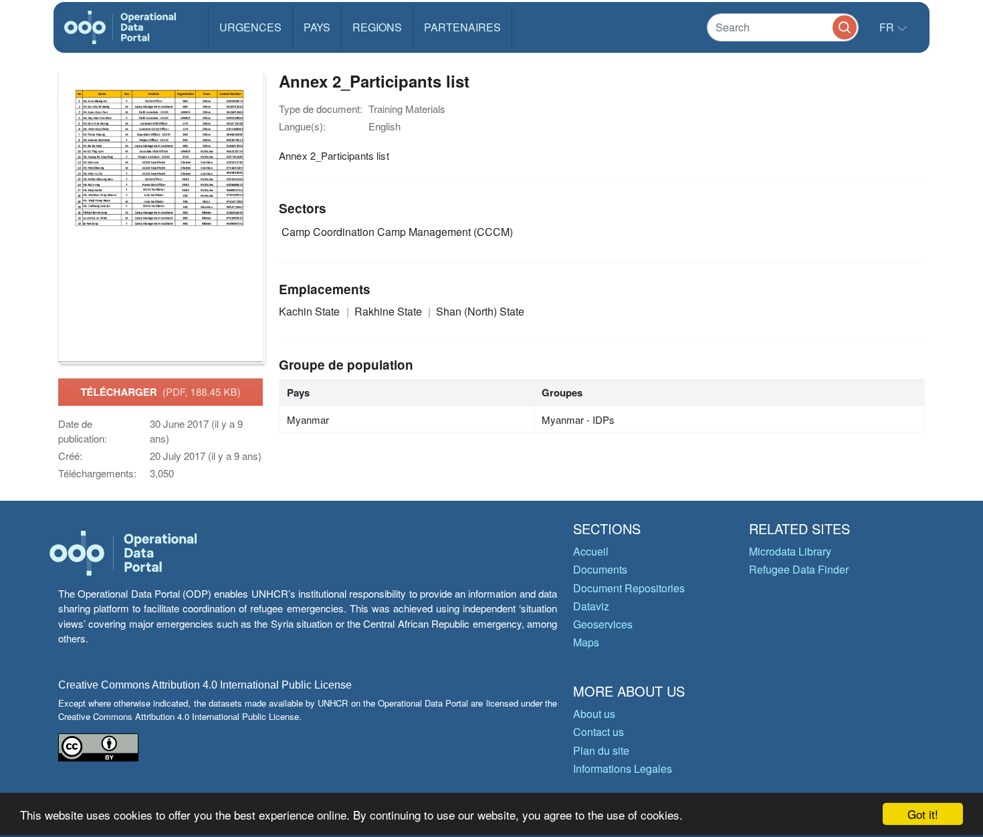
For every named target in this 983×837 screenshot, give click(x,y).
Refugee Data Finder (799, 569)
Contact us (598, 731)
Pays (317, 27)
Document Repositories (629, 588)
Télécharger (160, 391)
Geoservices (603, 624)
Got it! (922, 814)
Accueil (591, 551)
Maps (586, 642)
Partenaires (462, 27)
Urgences (250, 27)
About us (594, 713)
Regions (377, 27)
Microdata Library (790, 551)
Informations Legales (622, 768)
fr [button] (888, 27)
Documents (600, 569)
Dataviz (591, 606)
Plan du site (601, 750)
